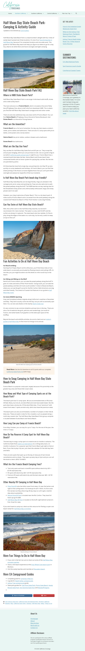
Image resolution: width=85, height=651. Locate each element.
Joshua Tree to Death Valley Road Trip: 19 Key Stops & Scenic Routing (72, 41)
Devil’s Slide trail (38, 304)
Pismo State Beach (42, 585)
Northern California (20, 13)
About (33, 621)
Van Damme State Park (27, 588)
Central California (52, 13)
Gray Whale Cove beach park (40, 565)
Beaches (7, 603)
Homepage (34, 619)
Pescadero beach (39, 569)
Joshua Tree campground (16, 583)
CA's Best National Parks (71, 62)
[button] (76, 13)
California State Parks (20, 603)
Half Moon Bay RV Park (15, 500)
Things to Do (48, 603)
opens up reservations (25, 444)
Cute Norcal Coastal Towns (71, 70)
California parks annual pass (19, 155)
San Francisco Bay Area (11, 601)
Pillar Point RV (12, 486)
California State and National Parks (28, 601)
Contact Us (34, 628)
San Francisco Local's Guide (72, 66)
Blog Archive (35, 623)
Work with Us (35, 625)
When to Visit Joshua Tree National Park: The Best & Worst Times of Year (71, 34)
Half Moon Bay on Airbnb (22, 509)
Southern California (36, 13)
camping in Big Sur (27, 579)
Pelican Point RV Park (14, 495)
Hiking (42, 603)
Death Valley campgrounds (24, 581)
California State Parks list (15, 372)
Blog (12, 603)
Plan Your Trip (66, 13)
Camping (28, 603)
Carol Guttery (25, 31)
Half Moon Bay (36, 603)
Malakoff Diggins (43, 588)
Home (10, 13)
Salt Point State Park (28, 585)
